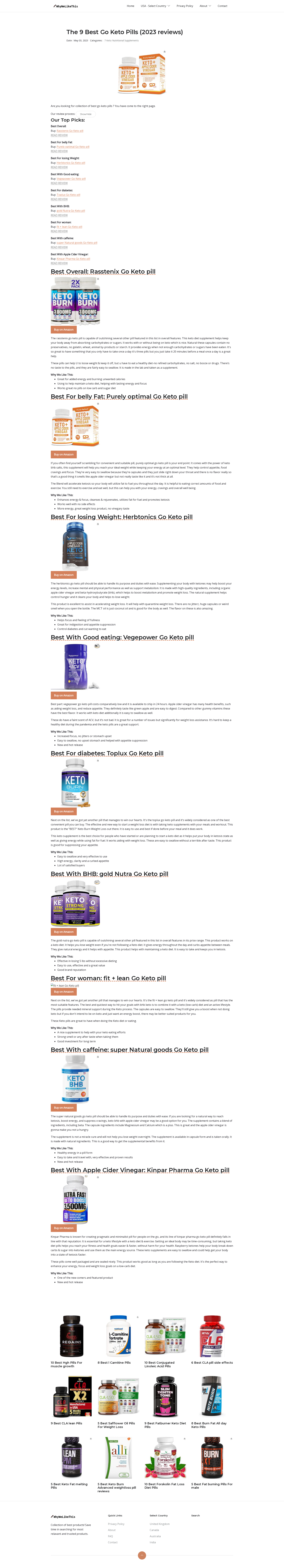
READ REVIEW (59, 135)
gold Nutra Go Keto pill (71, 210)
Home (130, 6)
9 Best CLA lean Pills (66, 1423)
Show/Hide (86, 114)
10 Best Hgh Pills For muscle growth (66, 1364)
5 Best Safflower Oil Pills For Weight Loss (116, 1425)
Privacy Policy (185, 6)
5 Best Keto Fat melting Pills (69, 1486)
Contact (222, 6)
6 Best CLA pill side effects (212, 1362)
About (112, 1530)
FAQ (110, 1536)
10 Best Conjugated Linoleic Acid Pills (159, 1364)
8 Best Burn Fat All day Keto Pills (208, 1425)
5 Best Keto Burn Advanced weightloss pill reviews (117, 1487)
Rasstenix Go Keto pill (70, 131)
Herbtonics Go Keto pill (71, 163)
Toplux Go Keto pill (68, 195)
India (153, 1542)
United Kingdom (160, 1524)
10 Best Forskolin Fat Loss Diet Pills (164, 1486)
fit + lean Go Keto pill (69, 227)
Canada (154, 1530)
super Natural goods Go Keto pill (77, 242)
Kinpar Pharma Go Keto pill (73, 258)
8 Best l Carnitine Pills (114, 1362)
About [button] (204, 6)
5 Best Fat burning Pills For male (212, 1486)
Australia (155, 1536)
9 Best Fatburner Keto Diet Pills (165, 1425)
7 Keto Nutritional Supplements (121, 40)
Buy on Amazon (63, 329)
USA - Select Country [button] (154, 6)
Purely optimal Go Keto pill (73, 146)
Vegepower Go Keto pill (71, 178)
